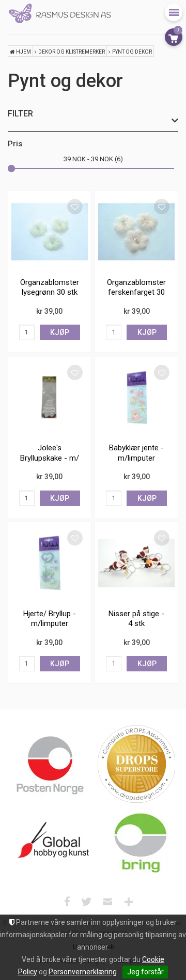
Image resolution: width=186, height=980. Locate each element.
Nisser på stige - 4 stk (136, 619)
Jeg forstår (145, 972)
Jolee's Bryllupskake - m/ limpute (49, 457)
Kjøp (59, 332)
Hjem (23, 52)
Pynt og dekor (132, 52)
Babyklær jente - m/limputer (136, 453)
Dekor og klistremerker (71, 52)
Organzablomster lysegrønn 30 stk (49, 287)
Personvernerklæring (83, 972)
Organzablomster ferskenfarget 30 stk (136, 292)
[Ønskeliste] (75, 206)
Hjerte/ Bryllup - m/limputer (49, 619)
